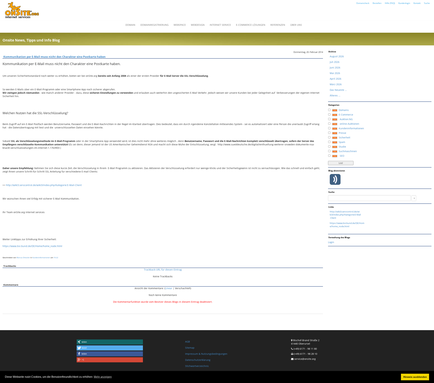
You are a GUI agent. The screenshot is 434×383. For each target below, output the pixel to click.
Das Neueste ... (338, 89)
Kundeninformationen (41, 257)
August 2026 (337, 56)
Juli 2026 (334, 62)
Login (331, 242)
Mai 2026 (335, 73)
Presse (342, 132)
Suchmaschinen (348, 151)
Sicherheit (344, 137)
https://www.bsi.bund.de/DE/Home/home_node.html (32, 246)
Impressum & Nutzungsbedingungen (206, 353)
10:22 (56, 257)
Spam (342, 142)
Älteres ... (335, 95)
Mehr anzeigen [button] (103, 376)
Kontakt (417, 3)
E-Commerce (346, 114)
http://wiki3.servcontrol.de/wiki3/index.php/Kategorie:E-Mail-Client (44, 185)
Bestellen (377, 3)
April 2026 (335, 78)
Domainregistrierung (154, 24)
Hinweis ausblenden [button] (415, 377)
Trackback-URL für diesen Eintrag (163, 269)
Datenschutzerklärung (197, 359)
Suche (427, 3)
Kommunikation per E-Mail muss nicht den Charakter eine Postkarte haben (54, 57)
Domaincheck (362, 3)
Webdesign (198, 24)
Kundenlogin (404, 3)
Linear (168, 288)
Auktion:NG (346, 119)
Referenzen (277, 24)
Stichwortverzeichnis (197, 366)
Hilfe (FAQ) (390, 3)
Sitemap (189, 347)
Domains (344, 110)
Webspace (180, 24)
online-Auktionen (349, 123)
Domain (130, 24)
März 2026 (336, 84)
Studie (342, 146)
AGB (187, 341)
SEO (342, 155)
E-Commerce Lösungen (250, 24)
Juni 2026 (335, 67)
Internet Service (220, 24)
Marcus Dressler (23, 257)
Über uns (296, 24)
